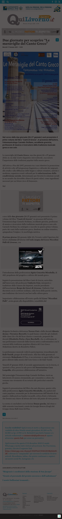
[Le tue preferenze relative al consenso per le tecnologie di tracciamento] (59, 516)
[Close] (43, 249)
